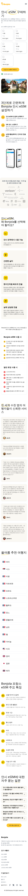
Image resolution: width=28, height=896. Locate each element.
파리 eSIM (4, 854)
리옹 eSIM (4, 859)
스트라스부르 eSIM (6, 867)
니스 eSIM (4, 857)
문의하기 (3, 882)
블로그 (3, 879)
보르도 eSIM (4, 865)
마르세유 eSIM (5, 862)
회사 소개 (3, 877)
